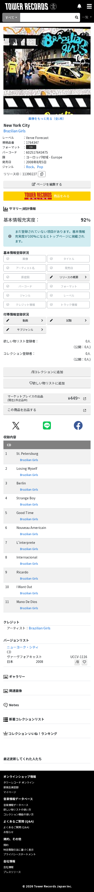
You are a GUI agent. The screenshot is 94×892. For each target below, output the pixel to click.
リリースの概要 (68, 277)
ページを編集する (49, 184)
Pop (40, 166)
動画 (25, 320)
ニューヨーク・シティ (23, 647)
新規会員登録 (10, 787)
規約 (5, 845)
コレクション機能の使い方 (18, 814)
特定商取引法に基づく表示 (18, 849)
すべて (9, 17)
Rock (30, 166)
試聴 (69, 320)
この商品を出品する (22, 409)
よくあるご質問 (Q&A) (16, 827)
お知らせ (8, 832)
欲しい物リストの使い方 (17, 809)
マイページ (9, 792)
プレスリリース (12, 872)
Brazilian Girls (14, 130)
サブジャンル (25, 329)
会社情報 (8, 867)
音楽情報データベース (15, 805)
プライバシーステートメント (19, 854)
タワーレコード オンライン (18, 782)
